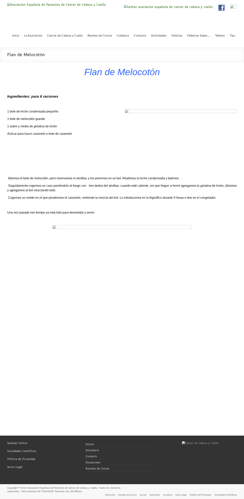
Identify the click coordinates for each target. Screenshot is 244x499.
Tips (232, 35)
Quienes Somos (17, 443)
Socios (90, 444)
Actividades (159, 35)
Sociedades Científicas (21, 451)
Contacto (91, 456)
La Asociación (33, 35)
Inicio (15, 35)
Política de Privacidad (21, 459)
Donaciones (93, 462)
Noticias (176, 35)
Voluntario (92, 450)
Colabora (123, 35)
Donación (110, 495)
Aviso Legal (14, 467)
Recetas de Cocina (97, 468)
